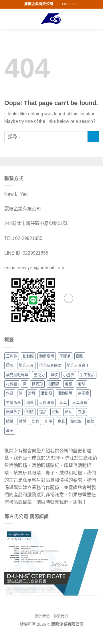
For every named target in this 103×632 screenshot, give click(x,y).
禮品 (43, 412)
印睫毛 (65, 356)
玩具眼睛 (79, 402)
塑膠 (9, 365)
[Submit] (93, 136)
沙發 (31, 393)
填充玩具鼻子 (78, 365)
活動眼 (46, 393)
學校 (54, 375)
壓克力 (39, 375)
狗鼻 (30, 402)
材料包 (11, 384)
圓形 (80, 356)
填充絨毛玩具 (17, 375)
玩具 (63, 402)
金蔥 (61, 421)
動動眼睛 (46, 356)
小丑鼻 (68, 375)
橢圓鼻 (54, 384)
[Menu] (7, 18)
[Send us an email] (68, 298)
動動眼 (28, 356)
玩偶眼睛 (46, 402)
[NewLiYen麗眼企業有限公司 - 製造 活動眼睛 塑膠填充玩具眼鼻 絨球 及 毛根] (51, 19)
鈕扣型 (76, 421)
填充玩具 (26, 365)
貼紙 (9, 421)
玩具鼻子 (13, 412)
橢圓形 (37, 384)
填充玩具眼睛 (50, 365)
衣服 (81, 412)
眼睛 (30, 412)
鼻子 (9, 430)
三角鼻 (11, 356)
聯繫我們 (61, 616)
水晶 (9, 393)
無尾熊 (83, 393)
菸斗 (68, 412)
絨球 (56, 412)
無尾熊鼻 (13, 402)
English (69, 4)
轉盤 (22, 421)
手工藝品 (87, 375)
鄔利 (35, 421)
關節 (90, 421)
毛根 (68, 384)
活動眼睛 (65, 393)
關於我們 (42, 616)
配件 (48, 421)
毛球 (81, 384)
